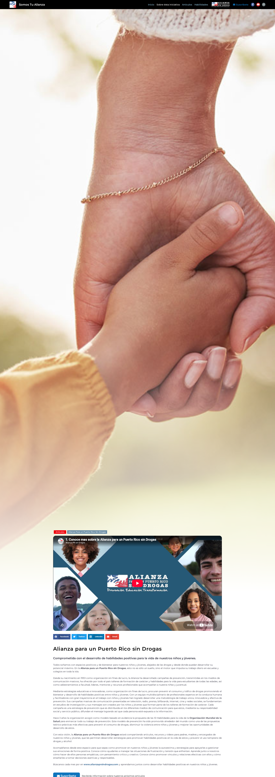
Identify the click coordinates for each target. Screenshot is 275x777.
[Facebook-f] (252, 4)
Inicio (151, 4)
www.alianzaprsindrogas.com (101, 764)
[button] (62, 636)
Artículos (187, 4)
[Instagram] (263, 4)
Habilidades (201, 4)
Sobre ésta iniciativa (168, 4)
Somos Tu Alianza (32, 4)
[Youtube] (258, 4)
